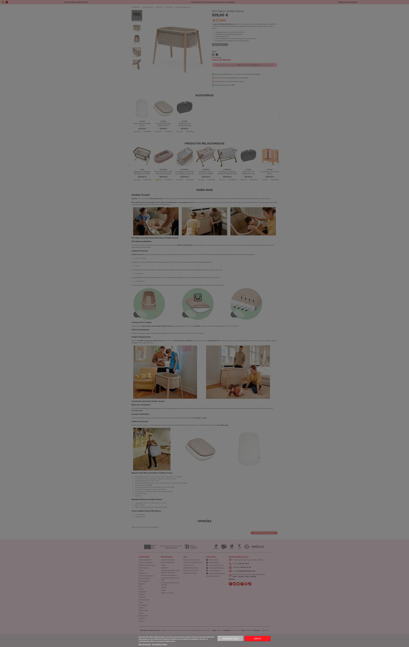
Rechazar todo (230, 638)
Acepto (257, 638)
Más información (144, 644)
